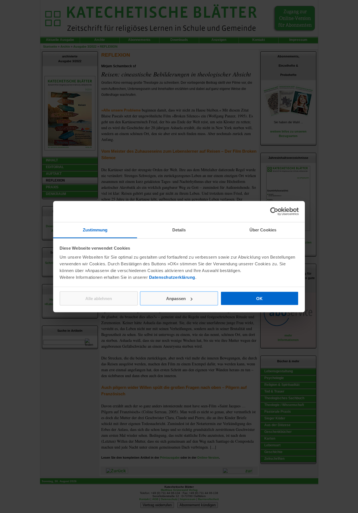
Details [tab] (179, 229)
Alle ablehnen (98, 298)
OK (259, 298)
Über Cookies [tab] (262, 229)
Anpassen (176, 298)
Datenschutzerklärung (172, 277)
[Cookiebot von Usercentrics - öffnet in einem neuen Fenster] (274, 211)
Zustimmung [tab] (95, 229)
